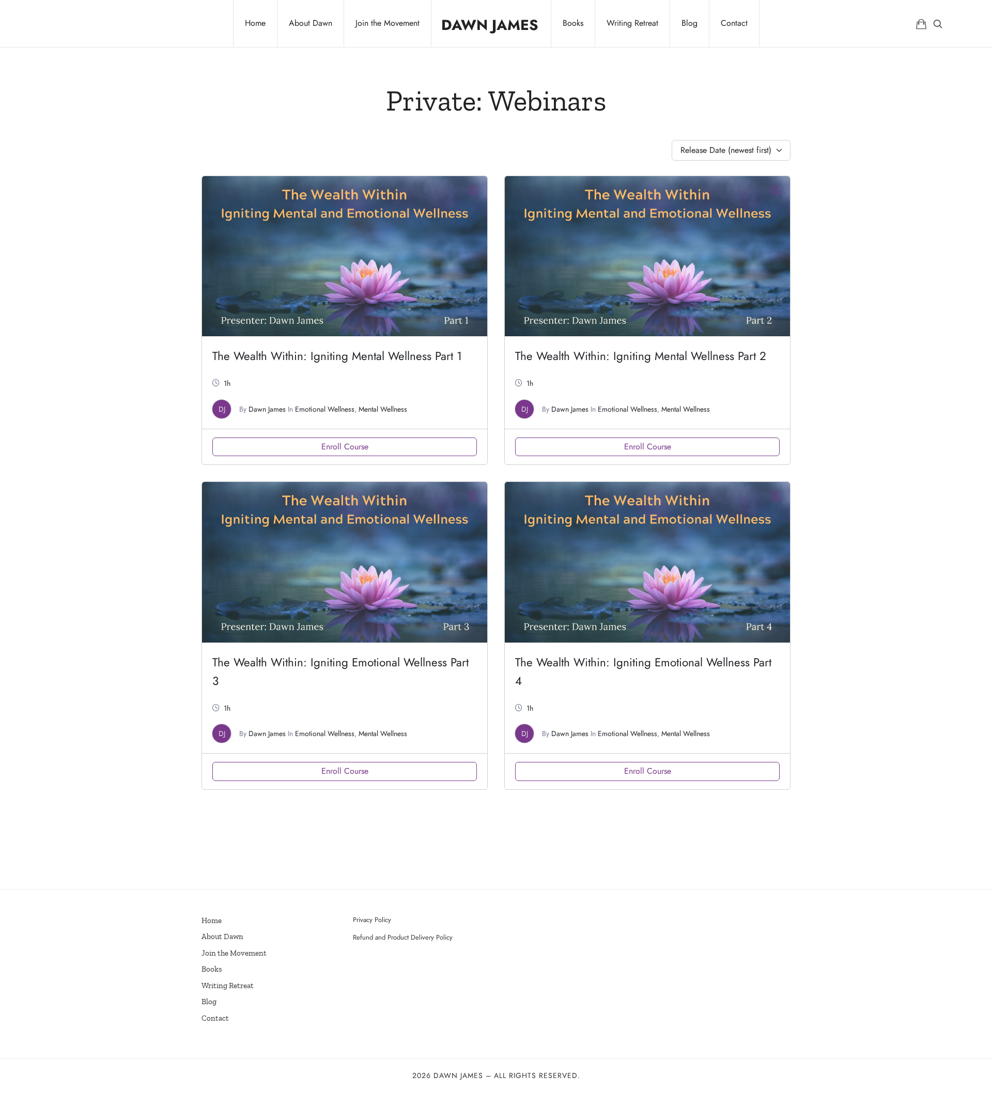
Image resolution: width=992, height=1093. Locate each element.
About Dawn (222, 936)
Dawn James (267, 409)
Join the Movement (234, 953)
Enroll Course (344, 446)
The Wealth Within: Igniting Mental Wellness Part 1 (337, 356)
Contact (215, 1018)
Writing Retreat (228, 985)
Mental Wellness (383, 409)
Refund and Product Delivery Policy (403, 937)
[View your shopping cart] (921, 23)
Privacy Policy (372, 920)
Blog (209, 1001)
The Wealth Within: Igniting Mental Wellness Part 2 (640, 356)
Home (212, 920)
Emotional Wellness (324, 409)
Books (212, 969)
